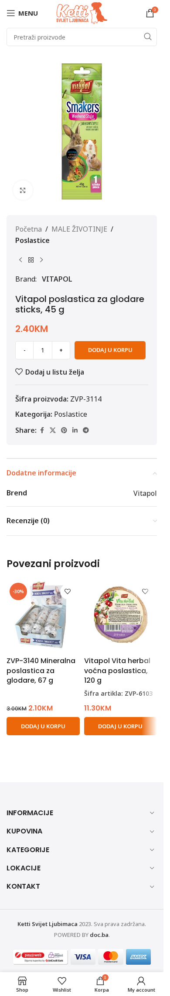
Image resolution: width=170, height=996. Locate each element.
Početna (28, 229)
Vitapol (57, 279)
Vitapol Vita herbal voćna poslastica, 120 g (117, 670)
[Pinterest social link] (64, 430)
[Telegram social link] (86, 430)
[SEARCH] (148, 37)
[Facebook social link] (42, 430)
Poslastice (32, 240)
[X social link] (52, 430)
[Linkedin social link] (75, 430)
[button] (43, 726)
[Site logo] (81, 12)
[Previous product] (20, 260)
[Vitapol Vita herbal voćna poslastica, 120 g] (120, 616)
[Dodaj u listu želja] (67, 591)
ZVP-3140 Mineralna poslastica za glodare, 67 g (41, 670)
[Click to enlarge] (23, 190)
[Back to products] (31, 260)
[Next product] (41, 260)
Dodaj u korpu (110, 350)
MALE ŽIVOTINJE (79, 229)
